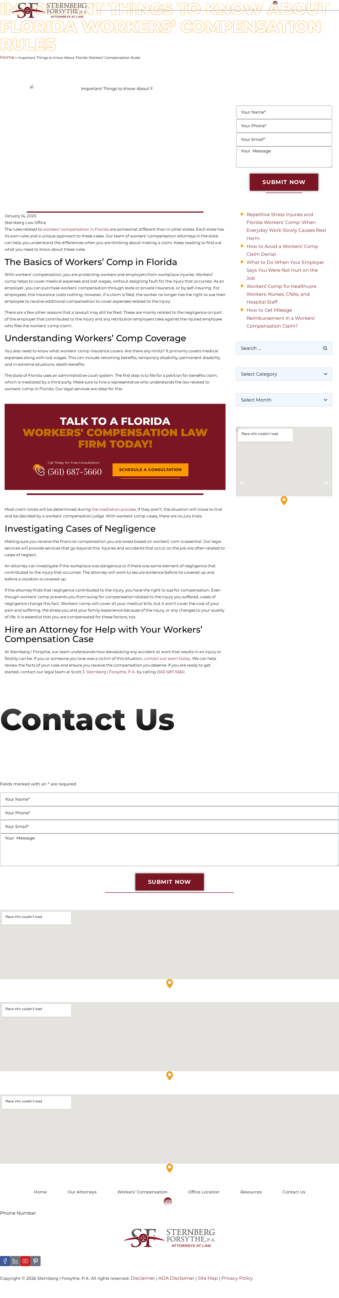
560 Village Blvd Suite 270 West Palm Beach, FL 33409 (51, 998)
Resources (287, 15)
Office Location (245, 15)
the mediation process (114, 509)
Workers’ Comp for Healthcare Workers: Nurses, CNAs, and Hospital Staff (281, 294)
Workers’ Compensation (142, 1192)
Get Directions (252, 530)
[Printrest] (35, 1261)
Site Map (207, 1278)
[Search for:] (284, 348)
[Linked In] (15, 1261)
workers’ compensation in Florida (76, 229)
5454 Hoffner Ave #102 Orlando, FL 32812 (38, 1183)
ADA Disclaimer (176, 1278)
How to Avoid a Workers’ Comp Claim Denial (282, 250)
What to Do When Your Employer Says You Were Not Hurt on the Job (285, 270)
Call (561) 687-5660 (308, 4)
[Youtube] (25, 1261)
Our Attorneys (132, 15)
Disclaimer (143, 1278)
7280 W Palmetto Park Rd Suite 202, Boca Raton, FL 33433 (54, 1090)
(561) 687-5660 (75, 471)
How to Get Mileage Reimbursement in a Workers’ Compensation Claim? (281, 318)
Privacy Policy (237, 1278)
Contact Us (325, 15)
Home (102, 15)
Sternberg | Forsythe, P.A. (111, 672)
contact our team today (167, 658)
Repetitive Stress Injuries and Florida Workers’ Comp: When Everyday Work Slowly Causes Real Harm (286, 226)
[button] (242, 482)
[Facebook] (5, 1261)
